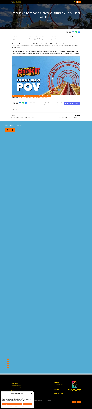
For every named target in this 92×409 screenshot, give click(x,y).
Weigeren (17, 404)
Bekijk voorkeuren (27, 404)
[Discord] (73, 402)
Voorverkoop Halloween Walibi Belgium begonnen (22, 116)
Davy (43, 20)
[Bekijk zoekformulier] (74, 2)
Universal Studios (16, 109)
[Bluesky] (75, 402)
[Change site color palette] (78, 2)
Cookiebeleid (12, 406)
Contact (70, 2)
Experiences (40, 2)
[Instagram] (78, 402)
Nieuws (34, 2)
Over (66, 2)
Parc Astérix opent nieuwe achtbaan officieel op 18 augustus (33, 97)
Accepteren (6, 404)
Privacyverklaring (18, 406)
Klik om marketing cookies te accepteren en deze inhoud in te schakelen (31, 96)
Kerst (57, 2)
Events (46, 2)
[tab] (8, 359)
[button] (31, 393)
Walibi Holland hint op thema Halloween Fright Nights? (68, 116)
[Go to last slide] (7, 130)
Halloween (51, 2)
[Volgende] (12, 130)
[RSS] (80, 402)
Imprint (23, 406)
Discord (61, 2)
